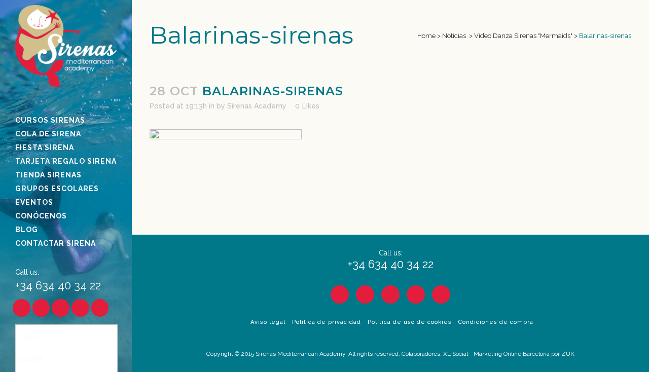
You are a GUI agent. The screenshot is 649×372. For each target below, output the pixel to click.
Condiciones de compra (495, 322)
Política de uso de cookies (410, 322)
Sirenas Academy (256, 106)
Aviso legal (267, 322)
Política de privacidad (326, 322)
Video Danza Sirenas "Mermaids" (523, 36)
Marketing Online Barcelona (512, 353)
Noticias (454, 36)
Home (426, 36)
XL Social (455, 353)
